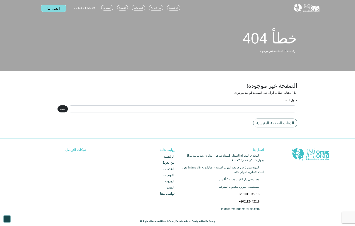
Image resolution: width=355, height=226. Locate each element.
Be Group (210, 221)
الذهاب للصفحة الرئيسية (275, 123)
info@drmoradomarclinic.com (240, 208)
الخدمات (138, 7)
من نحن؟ (156, 7)
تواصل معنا (167, 193)
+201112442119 (83, 7)
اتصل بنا (53, 8)
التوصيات (169, 175)
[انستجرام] (77, 156)
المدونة (107, 7)
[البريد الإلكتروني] (70, 156)
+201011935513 (249, 194)
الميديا (122, 7)
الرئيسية (173, 7)
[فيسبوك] (84, 156)
